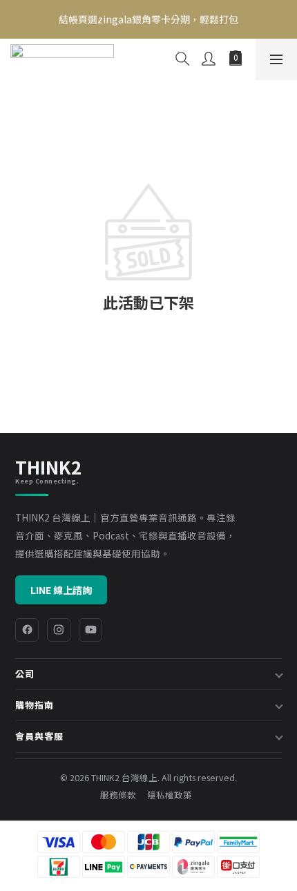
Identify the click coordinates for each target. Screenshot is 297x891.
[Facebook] (27, 630)
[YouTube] (90, 630)
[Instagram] (58, 630)
